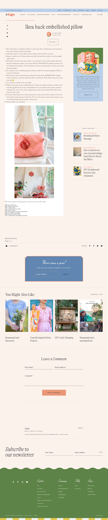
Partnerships (67, 10)
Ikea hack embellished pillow (21, 20)
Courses (93, 10)
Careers (61, 497)
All (38, 485)
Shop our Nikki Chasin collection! (13, 10)
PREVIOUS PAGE (11, 238)
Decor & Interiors (43, 494)
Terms (35, 515)
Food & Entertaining (44, 500)
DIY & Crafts (41, 491)
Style (39, 497)
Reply (80, 428)
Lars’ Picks (92, 494)
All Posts (8, 20)
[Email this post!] (7, 36)
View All (94, 294)
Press (74, 10)
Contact (78, 488)
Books (87, 10)
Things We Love (42, 506)
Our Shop (100, 10)
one (13, 87)
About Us (88, 95)
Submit (66, 274)
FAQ (76, 485)
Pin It (54, 42)
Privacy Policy (28, 515)
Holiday (40, 488)
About (59, 10)
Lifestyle (40, 503)
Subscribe (81, 10)
